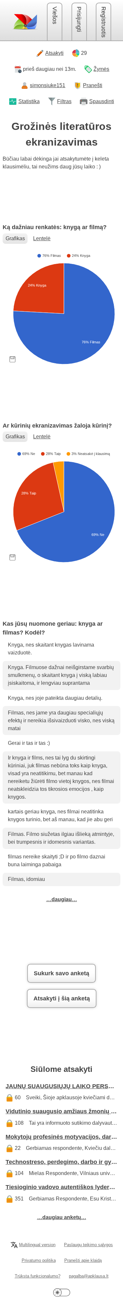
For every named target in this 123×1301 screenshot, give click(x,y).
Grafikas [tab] (15, 238)
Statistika (29, 101)
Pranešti (92, 85)
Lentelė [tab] (42, 238)
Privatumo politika (39, 1260)
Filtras (64, 101)
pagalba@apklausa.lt (89, 1276)
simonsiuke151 (47, 85)
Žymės (101, 69)
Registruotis (103, 22)
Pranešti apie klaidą (83, 1260)
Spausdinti (101, 101)
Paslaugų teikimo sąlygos (88, 1244)
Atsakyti (54, 53)
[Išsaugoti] (12, 359)
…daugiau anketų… (61, 1217)
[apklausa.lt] (25, 21)
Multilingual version (37, 1244)
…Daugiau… (61, 899)
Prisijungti (79, 19)
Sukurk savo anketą (61, 973)
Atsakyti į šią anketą (61, 998)
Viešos (54, 15)
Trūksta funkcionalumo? (37, 1276)
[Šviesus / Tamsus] (61, 1292)
